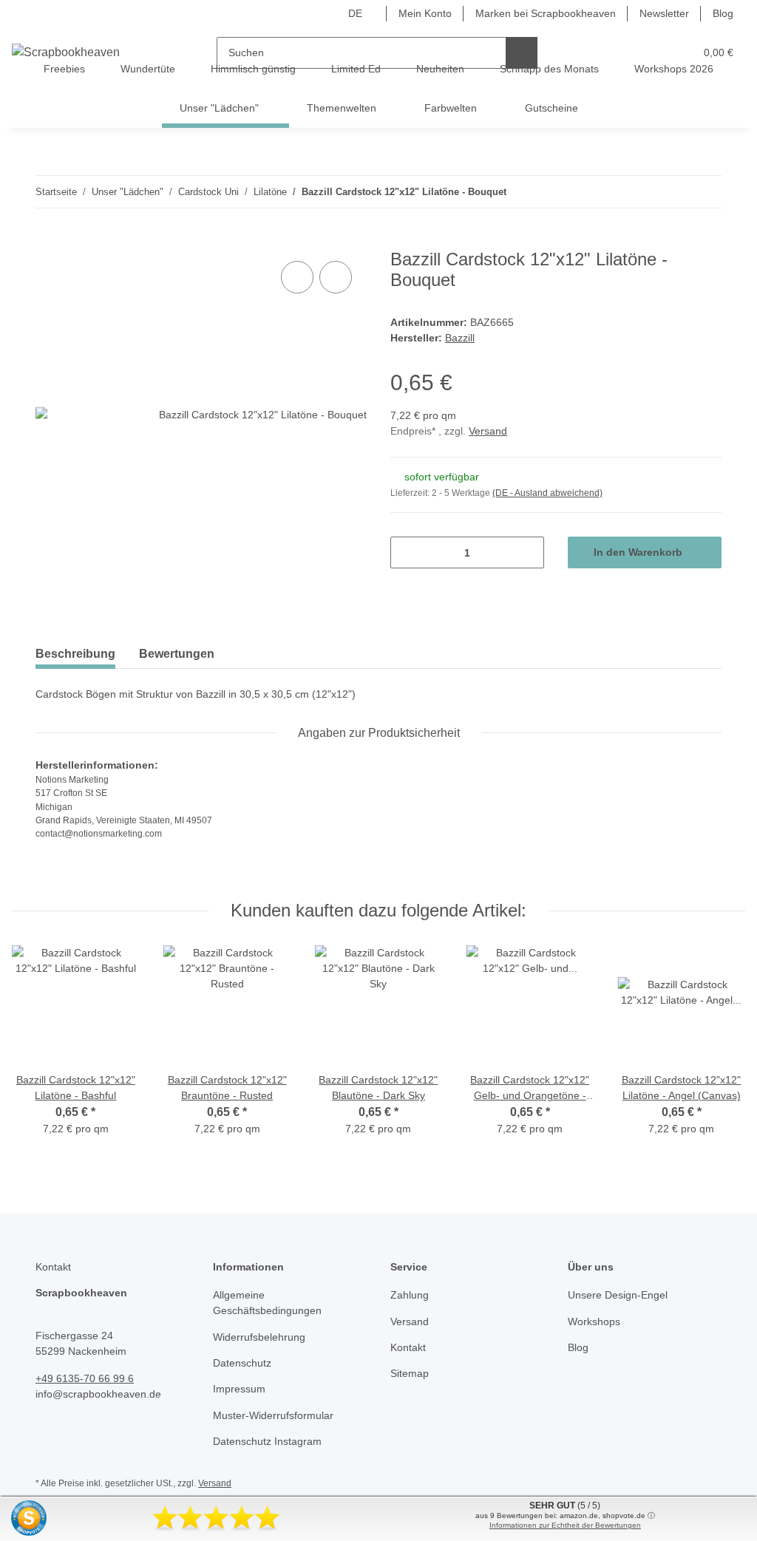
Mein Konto (425, 13)
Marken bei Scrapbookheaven (545, 13)
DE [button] (355, 13)
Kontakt (408, 1347)
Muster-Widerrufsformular (273, 1415)
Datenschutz (242, 1363)
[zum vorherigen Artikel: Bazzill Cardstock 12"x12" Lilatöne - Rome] (674, 192)
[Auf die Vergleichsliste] (297, 277)
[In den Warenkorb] (47, 241)
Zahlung (409, 1295)
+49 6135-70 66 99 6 (84, 1378)
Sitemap (409, 1373)
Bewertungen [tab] (176, 653)
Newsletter (664, 13)
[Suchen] (521, 53)
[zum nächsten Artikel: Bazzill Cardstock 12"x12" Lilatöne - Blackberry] (706, 192)
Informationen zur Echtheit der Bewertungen (565, 1525)
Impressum (239, 1389)
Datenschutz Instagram (267, 1441)
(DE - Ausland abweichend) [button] (547, 493)
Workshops (594, 1321)
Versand (488, 431)
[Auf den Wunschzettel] (335, 277)
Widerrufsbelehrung (259, 1337)
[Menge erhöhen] (527, 552)
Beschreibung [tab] (75, 653)
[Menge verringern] (407, 552)
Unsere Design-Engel (618, 1295)
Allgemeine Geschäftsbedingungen (267, 1302)
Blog (723, 13)
